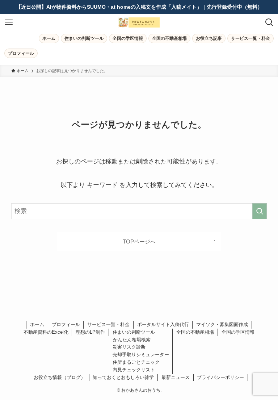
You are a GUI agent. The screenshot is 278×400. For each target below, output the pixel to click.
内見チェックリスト (134, 369)
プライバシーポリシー (220, 377)
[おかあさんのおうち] (139, 22)
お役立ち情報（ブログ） (59, 377)
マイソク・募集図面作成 (222, 324)
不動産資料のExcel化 (46, 332)
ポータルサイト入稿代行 (163, 324)
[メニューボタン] (8, 22)
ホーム (37, 324)
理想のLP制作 (90, 332)
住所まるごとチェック (136, 362)
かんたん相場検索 (132, 339)
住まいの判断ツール (134, 332)
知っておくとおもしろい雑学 (123, 377)
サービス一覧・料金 (108, 324)
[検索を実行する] (259, 211)
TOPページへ (139, 241)
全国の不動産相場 (195, 332)
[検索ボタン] (269, 22)
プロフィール (66, 324)
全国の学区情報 (238, 332)
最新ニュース (175, 377)
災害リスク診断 (129, 347)
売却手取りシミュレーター (141, 354)
